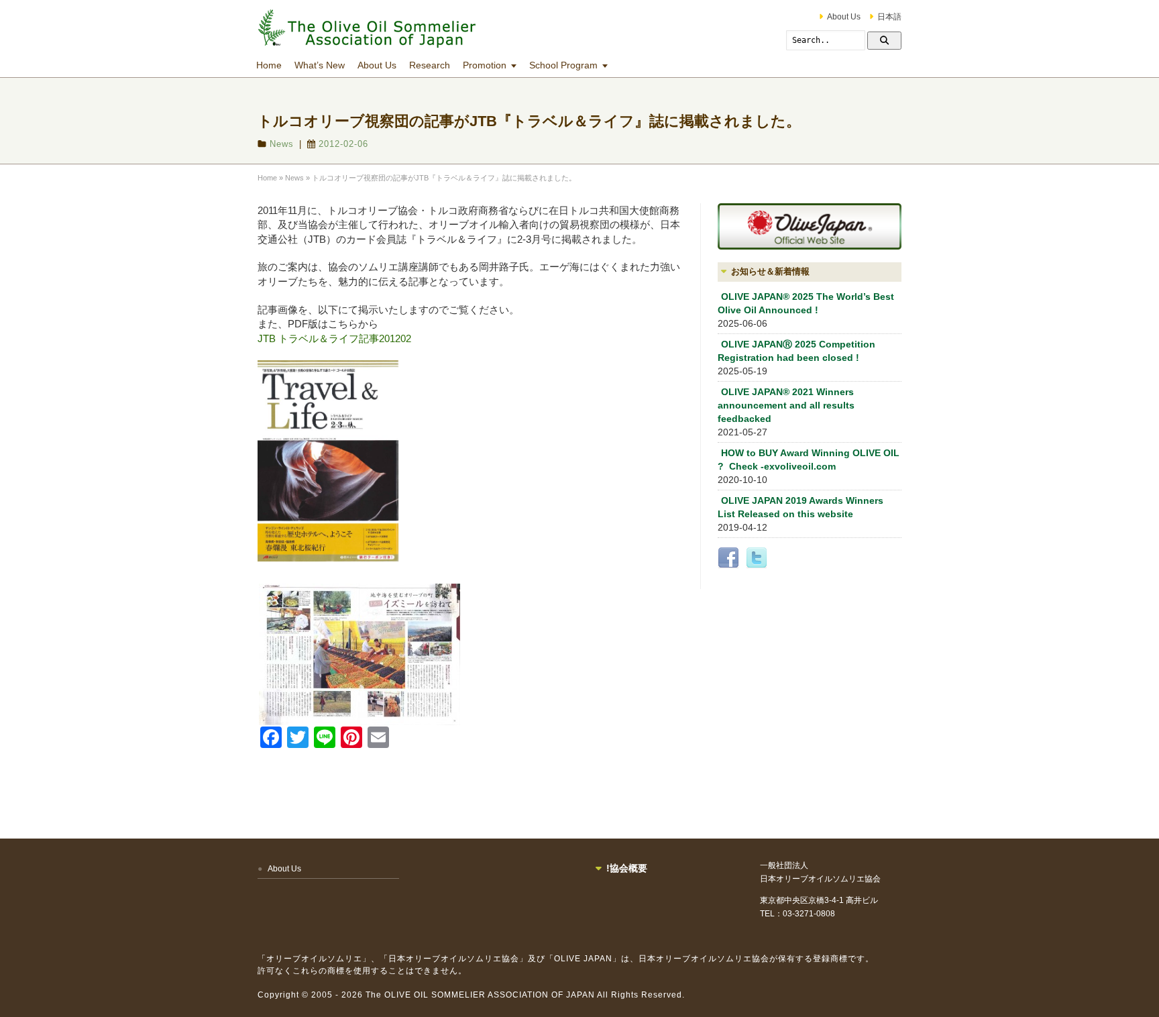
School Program (563, 65)
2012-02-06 (343, 144)
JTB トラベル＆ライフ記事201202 (334, 338)
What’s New (319, 65)
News (282, 144)
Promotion (484, 65)
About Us (844, 16)
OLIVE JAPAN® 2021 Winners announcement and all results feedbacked (786, 405)
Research (429, 65)
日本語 (889, 16)
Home (269, 65)
